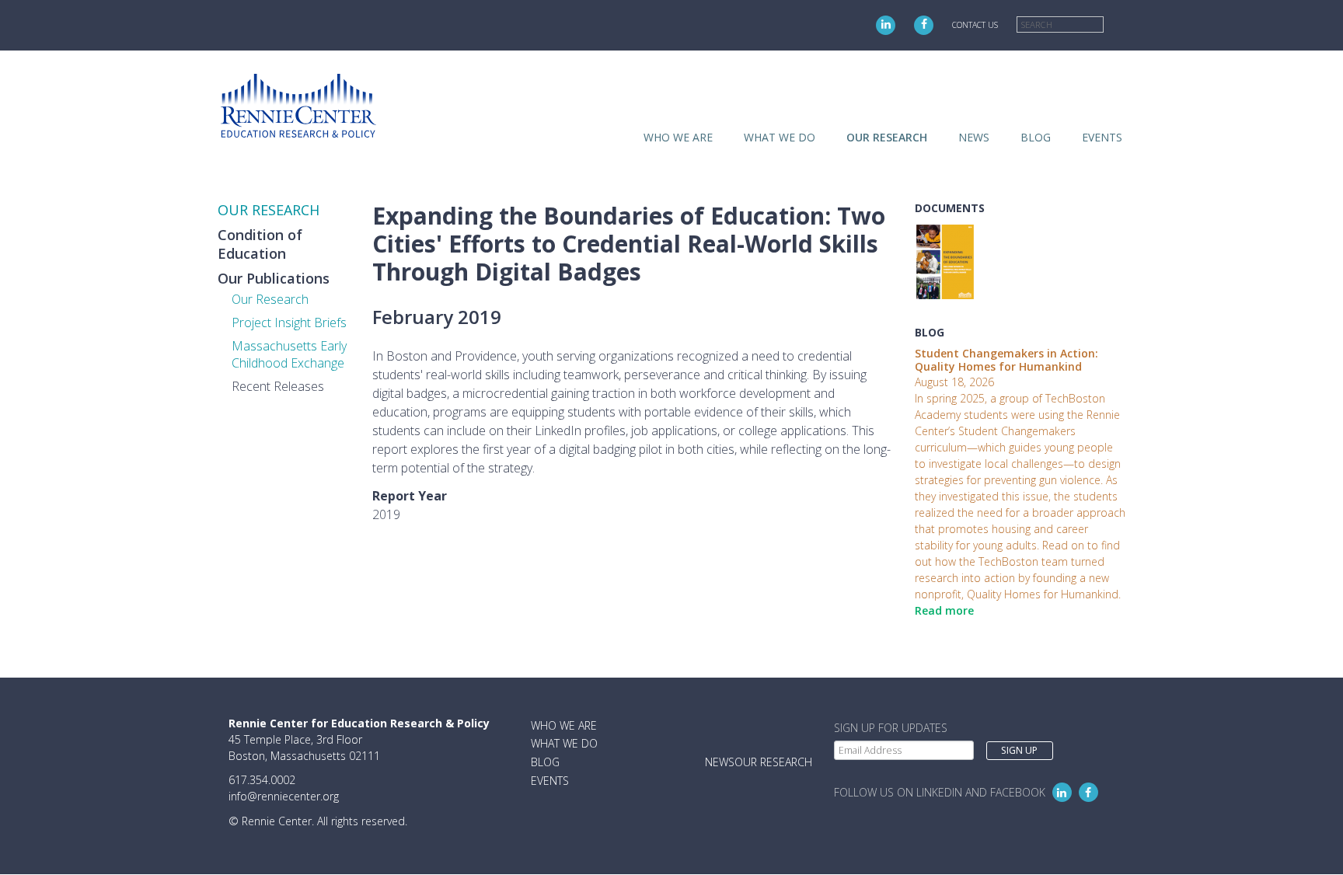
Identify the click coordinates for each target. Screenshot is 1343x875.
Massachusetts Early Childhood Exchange (289, 354)
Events (1102, 137)
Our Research (270, 299)
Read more (944, 610)
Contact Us (975, 24)
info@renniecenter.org (283, 796)
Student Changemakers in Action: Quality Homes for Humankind (1006, 360)
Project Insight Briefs (289, 322)
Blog (1035, 137)
